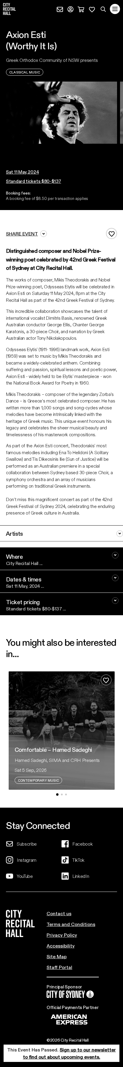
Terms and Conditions (71, 924)
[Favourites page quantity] (92, 8)
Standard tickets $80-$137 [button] (33, 181)
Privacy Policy (62, 935)
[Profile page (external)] (70, 8)
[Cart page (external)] (81, 8)
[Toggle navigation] (115, 9)
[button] (57, 149)
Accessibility (61, 945)
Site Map (57, 956)
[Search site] (103, 9)
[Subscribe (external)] (59, 8)
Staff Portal (59, 967)
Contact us (59, 913)
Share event (22, 233)
